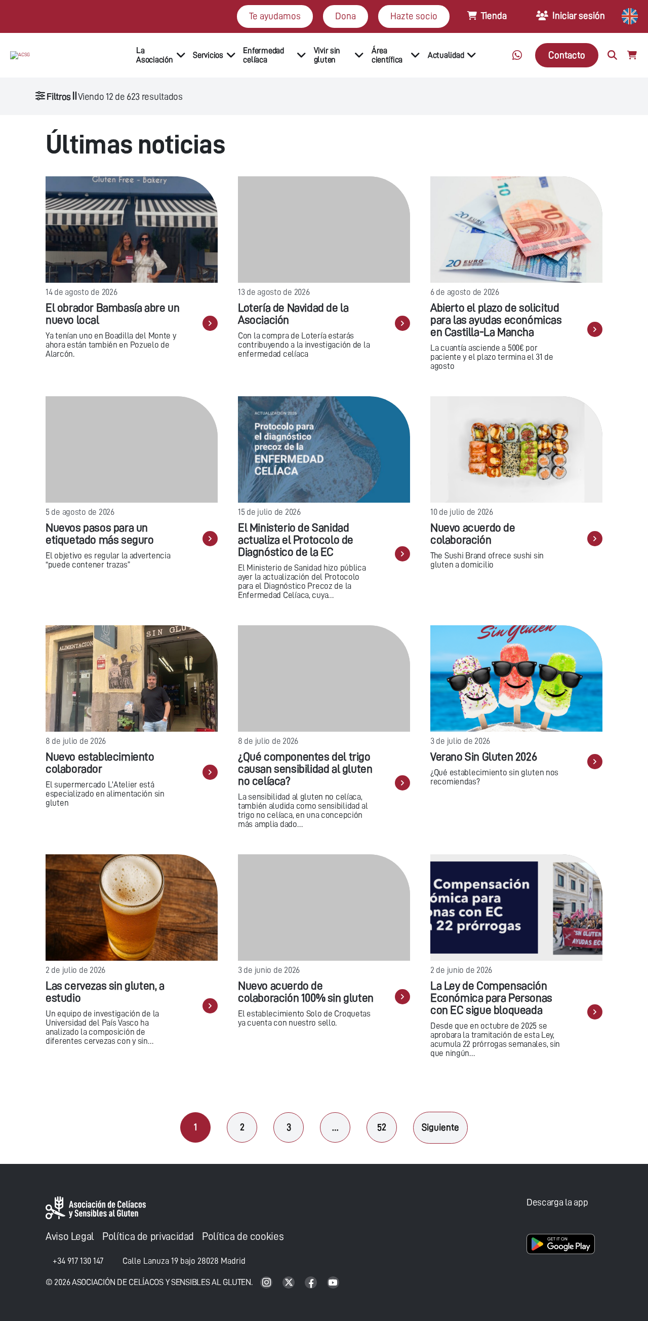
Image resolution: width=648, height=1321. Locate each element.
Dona (345, 16)
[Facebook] (312, 1283)
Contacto (566, 55)
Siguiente (440, 1127)
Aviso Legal (70, 1236)
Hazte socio (413, 16)
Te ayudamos (275, 16)
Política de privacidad (148, 1236)
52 (381, 1127)
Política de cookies (243, 1236)
